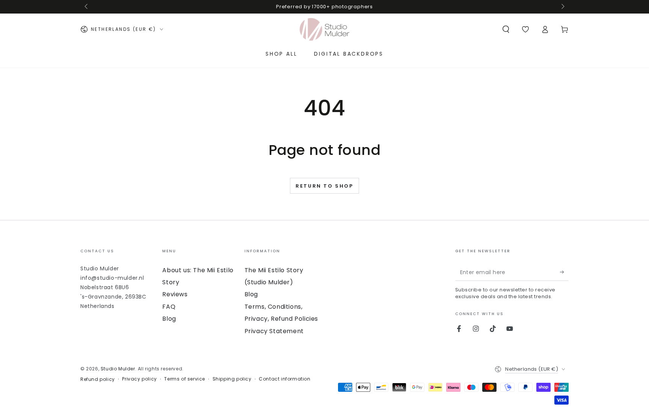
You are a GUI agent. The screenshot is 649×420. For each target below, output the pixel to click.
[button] (506, 29)
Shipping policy (232, 379)
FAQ (168, 306)
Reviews (174, 294)
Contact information (284, 379)
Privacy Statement (274, 331)
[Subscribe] (564, 272)
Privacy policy (139, 379)
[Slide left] (86, 7)
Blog (169, 318)
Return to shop (324, 186)
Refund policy (97, 379)
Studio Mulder (118, 368)
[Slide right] (562, 7)
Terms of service (184, 379)
